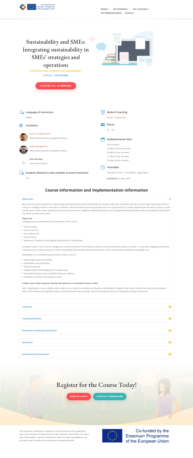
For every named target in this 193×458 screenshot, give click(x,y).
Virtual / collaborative (116, 117)
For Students (120, 9)
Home (104, 9)
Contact (129, 13)
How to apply (79, 396)
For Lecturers (140, 9)
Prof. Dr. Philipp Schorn (40, 133)
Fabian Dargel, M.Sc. (39, 146)
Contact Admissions (109, 396)
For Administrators (111, 13)
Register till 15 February (56, 85)
